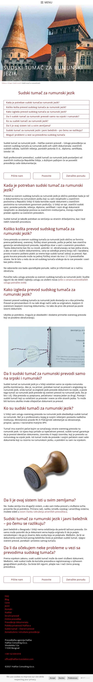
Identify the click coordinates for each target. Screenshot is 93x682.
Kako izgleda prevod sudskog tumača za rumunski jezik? (36, 111)
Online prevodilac (13, 619)
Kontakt (8, 609)
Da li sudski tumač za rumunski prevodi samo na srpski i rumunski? (42, 116)
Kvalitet (8, 612)
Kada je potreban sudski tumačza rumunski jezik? (32, 102)
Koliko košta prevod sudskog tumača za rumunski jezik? (36, 107)
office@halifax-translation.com (19, 659)
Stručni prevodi (12, 615)
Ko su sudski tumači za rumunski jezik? (27, 121)
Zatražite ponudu (75, 175)
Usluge (10, 83)
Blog (7, 599)
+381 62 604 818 (13, 653)
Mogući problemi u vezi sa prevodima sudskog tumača (35, 134)
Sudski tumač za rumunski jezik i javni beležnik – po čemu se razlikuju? (44, 130)
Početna (4, 83)
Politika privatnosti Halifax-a (18, 625)
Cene (7, 602)
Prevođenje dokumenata (16, 622)
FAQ (7, 596)
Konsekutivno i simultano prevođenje (22, 632)
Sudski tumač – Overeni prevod (19, 628)
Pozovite (46, 175)
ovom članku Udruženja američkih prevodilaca (43, 511)
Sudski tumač (17, 83)
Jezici (7, 605)
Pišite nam (17, 175)
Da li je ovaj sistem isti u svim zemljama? (28, 125)
